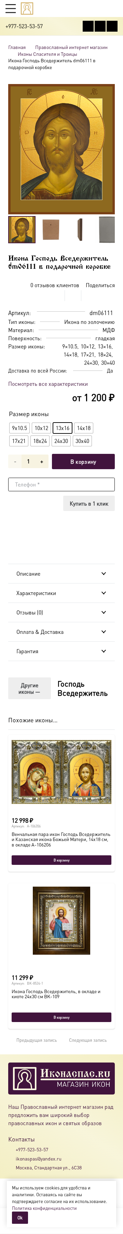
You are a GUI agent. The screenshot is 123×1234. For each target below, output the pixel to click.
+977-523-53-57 (32, 1149)
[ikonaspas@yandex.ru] (12, 1158)
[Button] (114, 8)
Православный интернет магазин (71, 47)
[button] (10, 8)
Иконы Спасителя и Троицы (47, 54)
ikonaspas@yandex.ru (39, 1158)
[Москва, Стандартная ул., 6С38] (12, 1167)
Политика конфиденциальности (44, 1208)
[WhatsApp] (100, 26)
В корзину (83, 461)
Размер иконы (29, 413)
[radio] (19, 428)
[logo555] (27, 8)
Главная (17, 47)
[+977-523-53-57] (12, 1149)
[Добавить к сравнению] (109, 295)
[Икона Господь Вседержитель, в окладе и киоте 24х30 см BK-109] (61, 921)
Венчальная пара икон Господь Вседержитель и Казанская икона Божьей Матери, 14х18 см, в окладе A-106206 (61, 839)
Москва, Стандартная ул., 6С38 (49, 1167)
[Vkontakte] (88, 26)
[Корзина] (101, 8)
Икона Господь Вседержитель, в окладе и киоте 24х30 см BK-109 (56, 993)
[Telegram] (112, 26)
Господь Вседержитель (82, 688)
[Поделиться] (57, 295)
